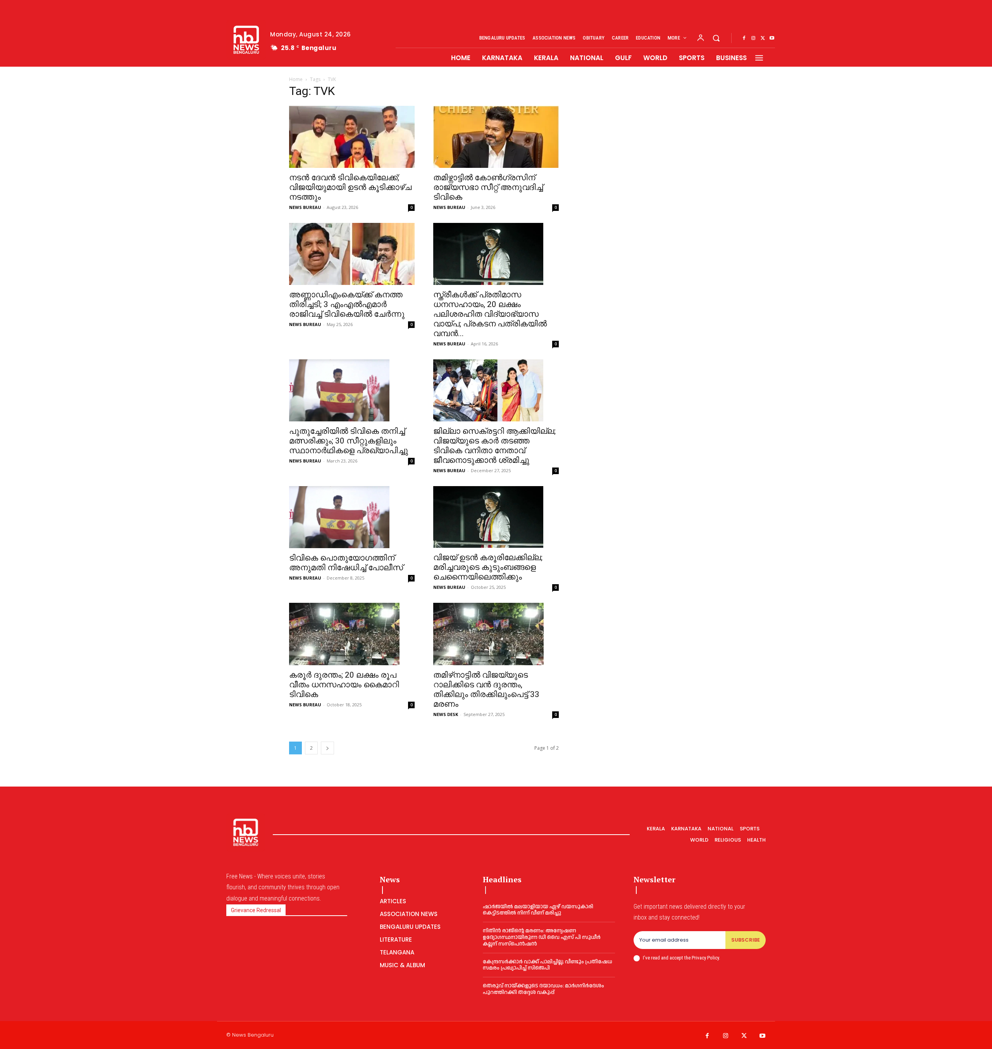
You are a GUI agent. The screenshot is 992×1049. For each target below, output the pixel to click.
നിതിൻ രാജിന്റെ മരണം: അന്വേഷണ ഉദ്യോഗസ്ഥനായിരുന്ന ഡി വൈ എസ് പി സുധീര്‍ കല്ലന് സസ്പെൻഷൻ (542, 937)
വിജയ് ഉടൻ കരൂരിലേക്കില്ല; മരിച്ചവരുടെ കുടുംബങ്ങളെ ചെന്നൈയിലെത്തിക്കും (487, 567)
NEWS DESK (445, 714)
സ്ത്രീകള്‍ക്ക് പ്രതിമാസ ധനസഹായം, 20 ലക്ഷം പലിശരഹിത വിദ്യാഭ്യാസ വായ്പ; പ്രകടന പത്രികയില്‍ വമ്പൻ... (490, 314)
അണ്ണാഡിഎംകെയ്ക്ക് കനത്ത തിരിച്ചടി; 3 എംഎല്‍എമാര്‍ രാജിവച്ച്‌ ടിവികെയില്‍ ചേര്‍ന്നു (347, 304)
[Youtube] (772, 38)
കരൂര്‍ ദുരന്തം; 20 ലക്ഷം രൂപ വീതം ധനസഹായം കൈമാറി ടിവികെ (344, 684)
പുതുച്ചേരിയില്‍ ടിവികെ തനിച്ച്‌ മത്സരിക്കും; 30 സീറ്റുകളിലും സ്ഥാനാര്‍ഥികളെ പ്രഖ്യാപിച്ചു (348, 440)
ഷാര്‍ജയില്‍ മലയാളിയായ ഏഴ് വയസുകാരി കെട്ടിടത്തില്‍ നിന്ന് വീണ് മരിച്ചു (538, 910)
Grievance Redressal (256, 910)
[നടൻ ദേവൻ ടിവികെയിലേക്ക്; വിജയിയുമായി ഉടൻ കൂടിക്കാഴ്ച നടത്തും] (352, 137)
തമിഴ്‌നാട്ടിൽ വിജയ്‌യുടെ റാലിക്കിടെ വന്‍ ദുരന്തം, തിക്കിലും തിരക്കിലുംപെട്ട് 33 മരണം (486, 689)
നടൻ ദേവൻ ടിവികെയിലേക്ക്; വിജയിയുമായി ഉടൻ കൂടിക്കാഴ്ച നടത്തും (350, 187)
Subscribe (745, 940)
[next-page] (327, 748)
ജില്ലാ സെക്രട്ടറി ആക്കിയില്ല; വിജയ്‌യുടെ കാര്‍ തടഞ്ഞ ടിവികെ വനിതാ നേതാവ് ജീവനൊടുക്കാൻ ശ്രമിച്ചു (494, 445)
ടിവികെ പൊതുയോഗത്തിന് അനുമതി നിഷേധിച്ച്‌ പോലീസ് (346, 562)
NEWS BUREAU (305, 207)
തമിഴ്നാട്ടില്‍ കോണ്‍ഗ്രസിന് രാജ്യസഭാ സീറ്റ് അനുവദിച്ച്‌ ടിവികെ (488, 187)
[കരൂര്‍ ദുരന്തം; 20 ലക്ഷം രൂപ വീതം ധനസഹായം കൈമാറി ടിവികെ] (352, 634)
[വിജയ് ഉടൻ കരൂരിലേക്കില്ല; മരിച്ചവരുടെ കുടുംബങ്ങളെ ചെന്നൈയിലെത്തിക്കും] (496, 517)
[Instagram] (753, 38)
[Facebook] (744, 38)
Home (296, 79)
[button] (716, 38)
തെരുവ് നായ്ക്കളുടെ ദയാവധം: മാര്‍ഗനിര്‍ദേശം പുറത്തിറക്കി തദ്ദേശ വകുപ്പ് (543, 989)
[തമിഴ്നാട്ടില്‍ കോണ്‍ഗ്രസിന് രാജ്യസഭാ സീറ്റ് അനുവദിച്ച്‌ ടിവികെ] (496, 137)
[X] (762, 38)
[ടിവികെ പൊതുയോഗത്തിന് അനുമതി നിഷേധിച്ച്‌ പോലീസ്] (352, 517)
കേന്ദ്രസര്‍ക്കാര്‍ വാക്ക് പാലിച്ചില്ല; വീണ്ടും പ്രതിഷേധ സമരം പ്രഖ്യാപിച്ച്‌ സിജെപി (547, 965)
